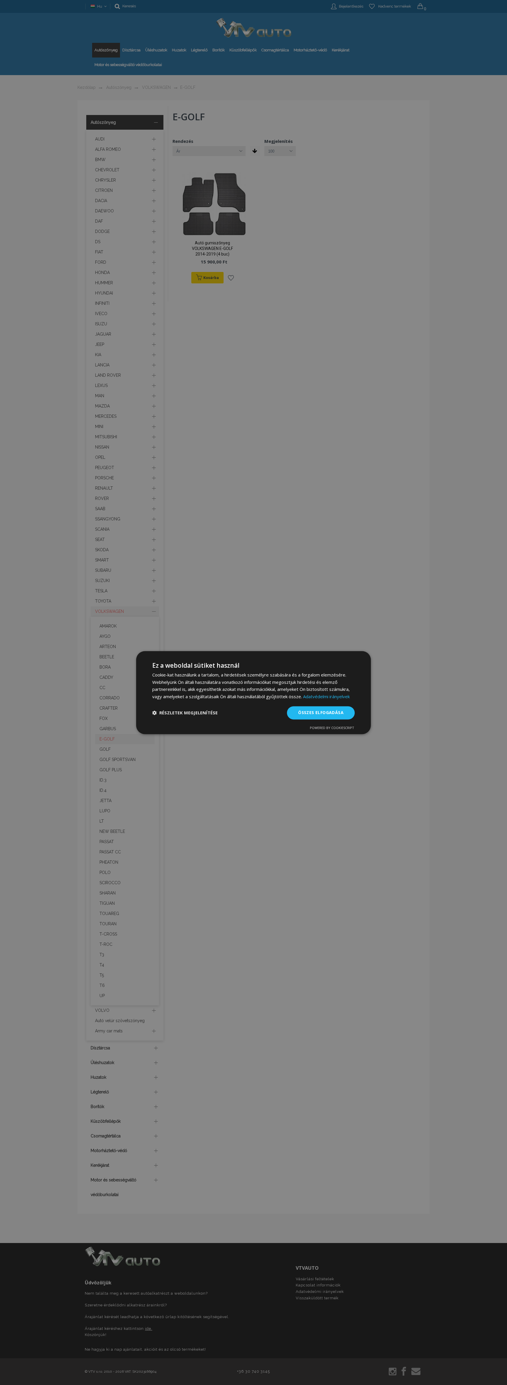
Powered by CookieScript (332, 728)
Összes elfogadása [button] (321, 712)
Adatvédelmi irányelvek (326, 697)
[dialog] (253, 692)
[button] (185, 713)
